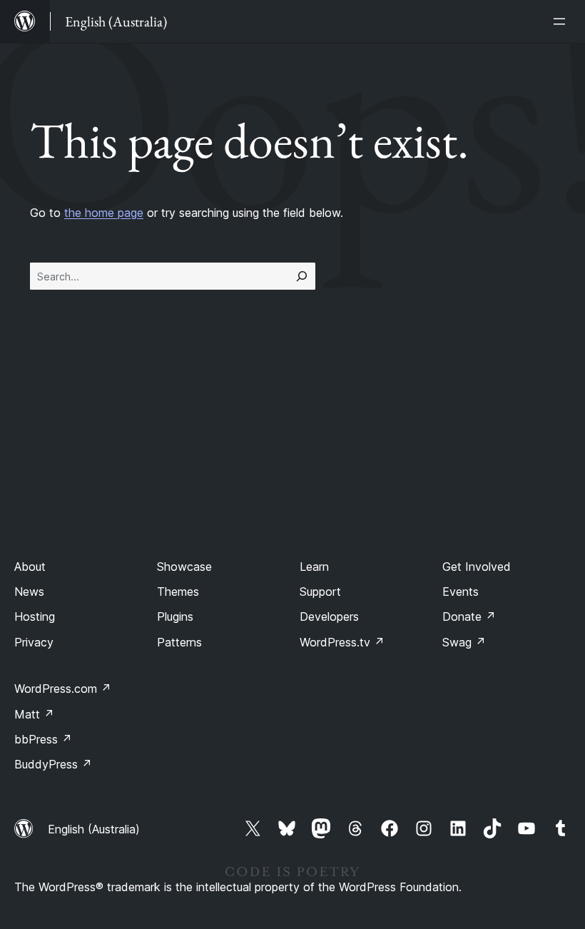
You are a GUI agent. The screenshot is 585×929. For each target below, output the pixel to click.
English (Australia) (94, 829)
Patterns (179, 642)
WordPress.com (62, 688)
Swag (464, 642)
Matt (34, 714)
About (30, 566)
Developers (329, 616)
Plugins (175, 616)
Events (460, 591)
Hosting (34, 616)
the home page (103, 212)
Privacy (34, 642)
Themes (178, 591)
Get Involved (476, 566)
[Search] (302, 276)
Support (320, 591)
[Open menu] (562, 21)
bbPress (43, 739)
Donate (469, 616)
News (29, 591)
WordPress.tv (342, 642)
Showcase (184, 566)
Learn (314, 566)
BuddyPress (53, 764)
